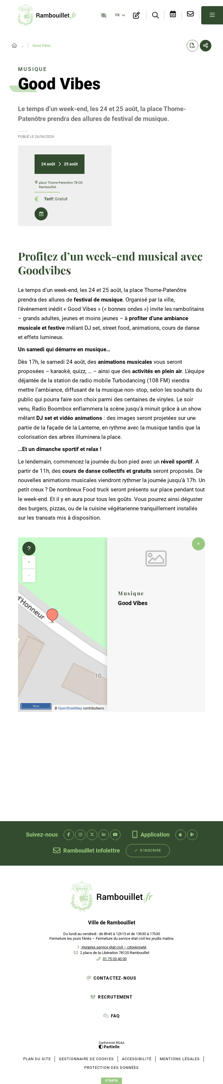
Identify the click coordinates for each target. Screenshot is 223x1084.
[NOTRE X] (92, 835)
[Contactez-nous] (190, 15)
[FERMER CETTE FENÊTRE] (198, 543)
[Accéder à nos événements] (173, 15)
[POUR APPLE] (180, 835)
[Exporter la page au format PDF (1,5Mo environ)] (192, 45)
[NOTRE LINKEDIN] (103, 835)
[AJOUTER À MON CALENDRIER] (41, 213)
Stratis (111, 1081)
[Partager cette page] (205, 45)
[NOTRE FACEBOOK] (69, 835)
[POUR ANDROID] (192, 835)
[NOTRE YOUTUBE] (115, 835)
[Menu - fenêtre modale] (212, 15)
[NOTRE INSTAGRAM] (80, 835)
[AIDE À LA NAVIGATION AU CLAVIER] (28, 549)
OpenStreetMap (70, 708)
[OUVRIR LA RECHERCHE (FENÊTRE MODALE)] (155, 15)
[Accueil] (14, 45)
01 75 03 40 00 (115, 959)
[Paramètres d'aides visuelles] (102, 15)
